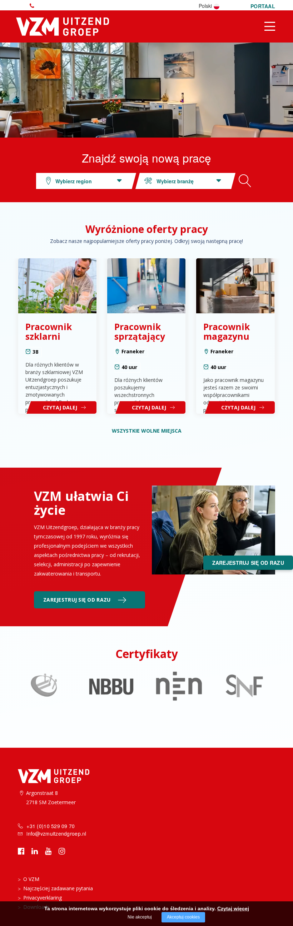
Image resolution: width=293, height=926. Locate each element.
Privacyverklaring (42, 897)
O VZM (31, 879)
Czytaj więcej (233, 908)
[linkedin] (34, 851)
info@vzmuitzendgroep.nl (56, 833)
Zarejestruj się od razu (76, 599)
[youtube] (48, 851)
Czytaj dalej (60, 407)
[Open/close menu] (269, 26)
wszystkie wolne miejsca (147, 430)
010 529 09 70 (33, 6)
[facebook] (21, 851)
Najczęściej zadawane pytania (58, 888)
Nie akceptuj (140, 917)
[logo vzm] (63, 25)
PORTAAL (262, 6)
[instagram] (62, 851)
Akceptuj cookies (183, 917)
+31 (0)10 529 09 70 (50, 826)
